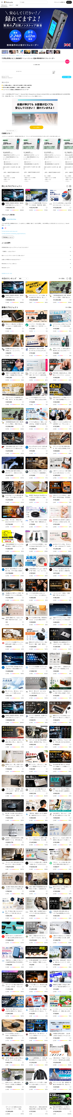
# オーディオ (26, 55)
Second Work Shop (11, 219)
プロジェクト (4, 5)
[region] (36, 198)
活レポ (11, 5)
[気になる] (22, 207)
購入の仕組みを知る (10, 130)
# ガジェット (5, 55)
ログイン (69, 2)
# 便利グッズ (19, 55)
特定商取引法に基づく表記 (7, 273)
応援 (17, 5)
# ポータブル (12, 55)
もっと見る (36, 127)
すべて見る (61, 278)
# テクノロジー (33, 55)
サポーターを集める (66, 77)
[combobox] (33, 2)
